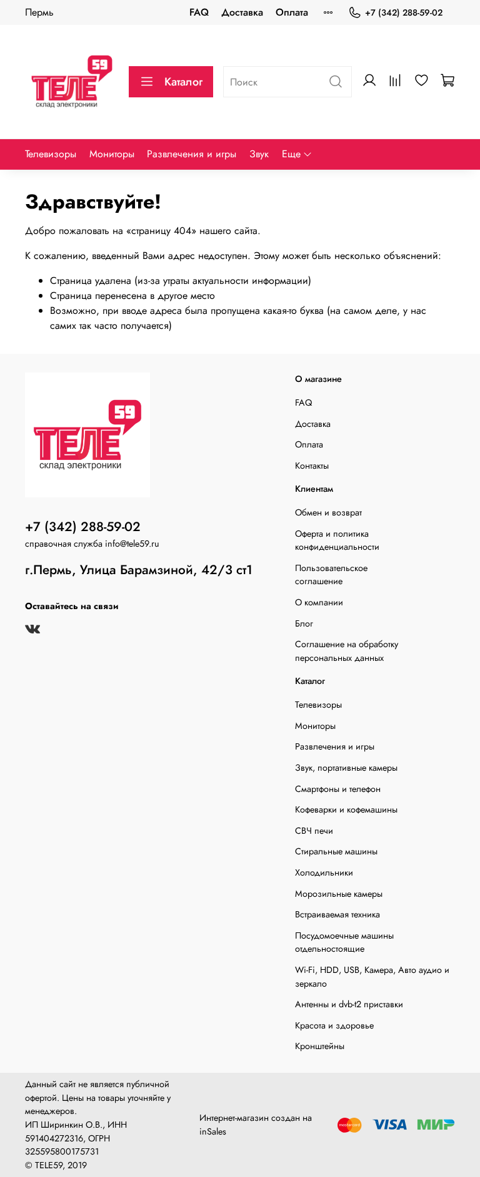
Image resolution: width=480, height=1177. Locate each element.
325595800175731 (62, 1151)
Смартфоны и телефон (338, 789)
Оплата (292, 12)
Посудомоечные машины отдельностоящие (344, 942)
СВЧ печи (314, 830)
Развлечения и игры (191, 154)
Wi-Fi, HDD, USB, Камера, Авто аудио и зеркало (372, 977)
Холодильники (324, 872)
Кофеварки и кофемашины (346, 809)
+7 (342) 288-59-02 (403, 12)
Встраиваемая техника (337, 914)
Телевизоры (50, 154)
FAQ (199, 12)
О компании (319, 602)
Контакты (312, 465)
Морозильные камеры (338, 893)
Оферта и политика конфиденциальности (337, 540)
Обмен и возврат (328, 512)
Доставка (242, 12)
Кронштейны (319, 1046)
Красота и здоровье (334, 1025)
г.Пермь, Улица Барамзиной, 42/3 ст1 (138, 569)
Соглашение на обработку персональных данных (346, 651)
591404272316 (54, 1138)
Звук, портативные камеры (346, 767)
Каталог (183, 82)
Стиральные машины (336, 851)
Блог (304, 623)
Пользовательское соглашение (331, 575)
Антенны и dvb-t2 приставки (349, 1004)
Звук (259, 154)
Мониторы (111, 154)
